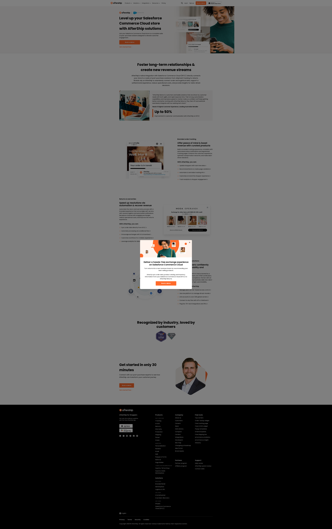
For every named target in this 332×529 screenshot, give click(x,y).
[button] (189, 242)
